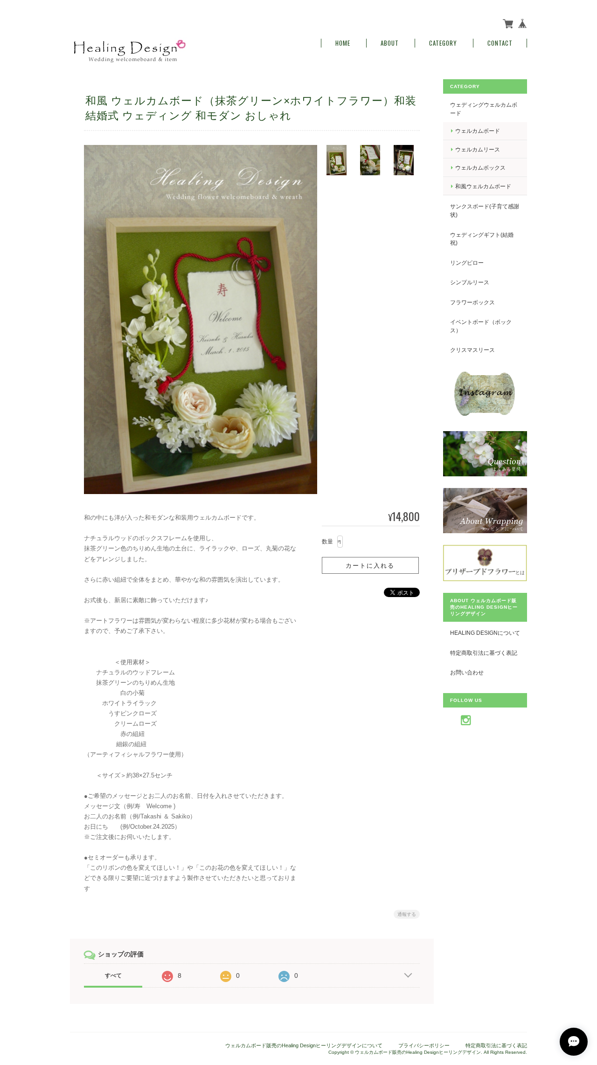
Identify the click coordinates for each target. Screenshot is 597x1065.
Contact (500, 43)
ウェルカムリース (477, 149)
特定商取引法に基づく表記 (483, 653)
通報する (406, 914)
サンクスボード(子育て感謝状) (484, 210)
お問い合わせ (467, 672)
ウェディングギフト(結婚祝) (482, 239)
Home (342, 43)
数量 (327, 541)
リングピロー (467, 263)
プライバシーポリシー (424, 1045)
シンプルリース (469, 282)
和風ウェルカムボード (483, 186)
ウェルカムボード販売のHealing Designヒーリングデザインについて (303, 1045)
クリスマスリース (472, 350)
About (390, 43)
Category (443, 43)
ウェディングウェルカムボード (483, 109)
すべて (113, 975)
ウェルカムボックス (480, 168)
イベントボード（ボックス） (481, 326)
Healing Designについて (485, 633)
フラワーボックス (472, 302)
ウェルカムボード (477, 131)
